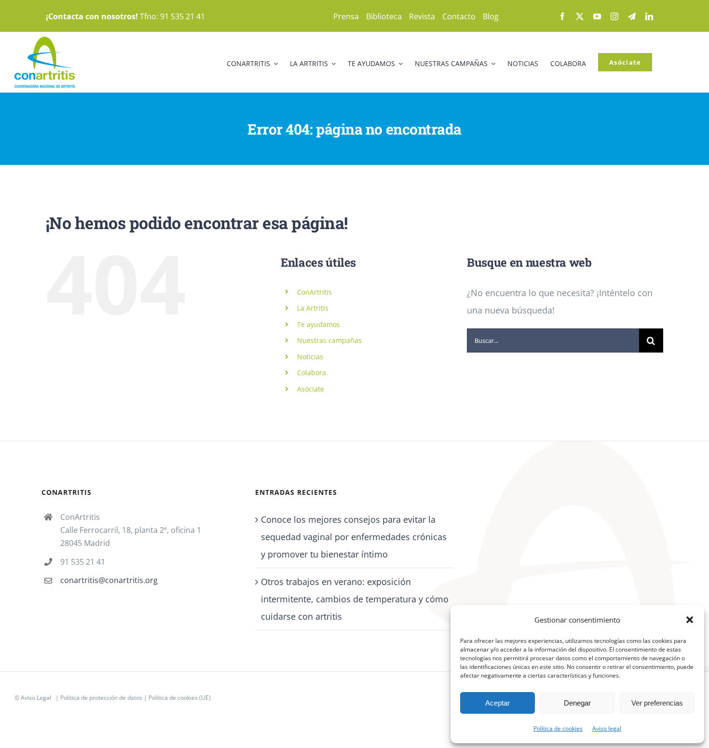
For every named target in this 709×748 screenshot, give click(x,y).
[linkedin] (649, 16)
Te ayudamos (318, 324)
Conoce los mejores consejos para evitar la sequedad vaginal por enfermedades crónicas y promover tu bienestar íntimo (354, 537)
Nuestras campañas (329, 340)
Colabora (311, 372)
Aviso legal (606, 728)
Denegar (577, 703)
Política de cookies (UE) (180, 698)
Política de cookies (558, 728)
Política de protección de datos (101, 698)
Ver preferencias (657, 703)
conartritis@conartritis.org (109, 580)
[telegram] (632, 16)
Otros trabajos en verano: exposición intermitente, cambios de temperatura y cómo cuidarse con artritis (355, 599)
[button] (690, 620)
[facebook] (562, 16)
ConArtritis (314, 292)
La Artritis (312, 308)
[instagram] (614, 16)
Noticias (310, 356)
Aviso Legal (36, 698)
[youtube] (597, 16)
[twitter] (580, 16)
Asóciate (310, 389)
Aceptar (497, 703)
